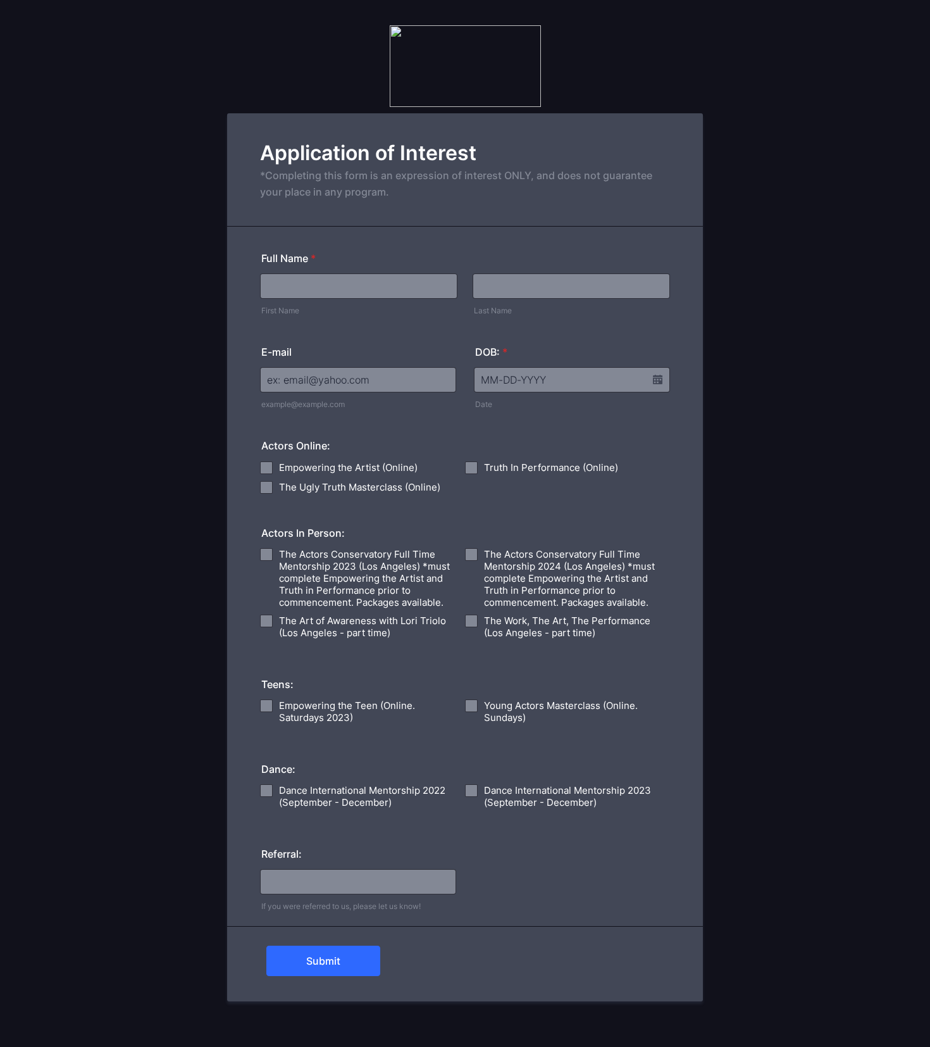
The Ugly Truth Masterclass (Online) (359, 487)
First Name (280, 310)
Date (483, 404)
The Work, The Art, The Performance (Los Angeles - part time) (567, 627)
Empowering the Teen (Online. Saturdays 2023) (347, 711)
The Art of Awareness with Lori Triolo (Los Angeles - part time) (362, 627)
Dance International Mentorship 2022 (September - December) (362, 796)
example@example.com (303, 404)
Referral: (281, 854)
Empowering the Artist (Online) (348, 467)
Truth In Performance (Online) (551, 467)
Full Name (288, 258)
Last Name (493, 310)
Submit (323, 961)
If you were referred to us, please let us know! (341, 906)
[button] (657, 379)
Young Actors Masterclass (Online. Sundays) (561, 711)
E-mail (276, 352)
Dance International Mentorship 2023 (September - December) (567, 796)
